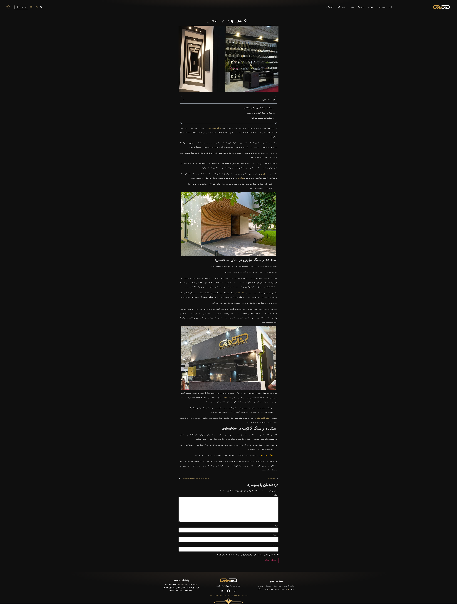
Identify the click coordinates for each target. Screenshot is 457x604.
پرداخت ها (277, 586)
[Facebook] (228, 590)
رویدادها (361, 7)
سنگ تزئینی (265, 174)
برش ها (268, 586)
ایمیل (275, 535)
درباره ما (284, 589)
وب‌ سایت (274, 545)
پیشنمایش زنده (289, 586)
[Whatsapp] (234, 590)
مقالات (292, 589)
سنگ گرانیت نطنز (263, 418)
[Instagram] (222, 590)
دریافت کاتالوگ (263, 589)
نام (276, 526)
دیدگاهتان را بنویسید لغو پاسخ (261, 118)
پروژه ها (370, 7)
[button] (41, 7)
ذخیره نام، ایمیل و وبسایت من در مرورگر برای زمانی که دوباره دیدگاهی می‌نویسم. (246, 555)
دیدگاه (275, 495)
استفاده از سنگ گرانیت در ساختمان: (259, 113)
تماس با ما (341, 7)
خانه (390, 7)
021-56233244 (170, 584)
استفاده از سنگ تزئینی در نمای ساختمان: (257, 108)
